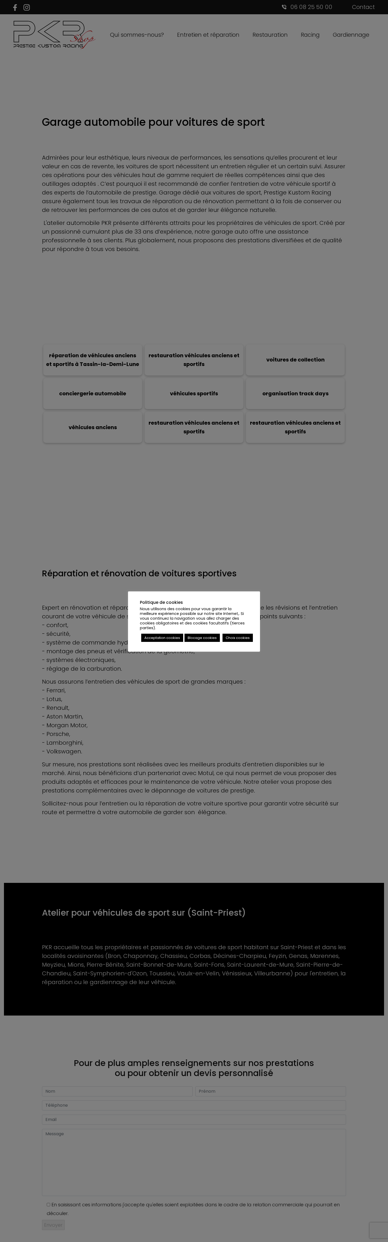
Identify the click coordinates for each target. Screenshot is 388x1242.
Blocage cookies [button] (202, 637)
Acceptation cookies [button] (162, 637)
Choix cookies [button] (238, 637)
